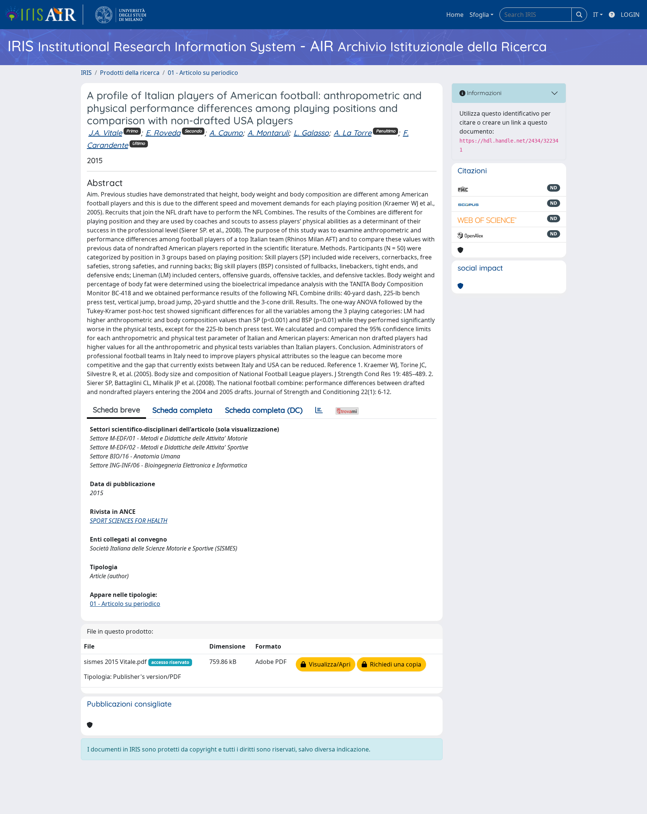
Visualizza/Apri (328, 664)
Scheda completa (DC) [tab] (264, 410)
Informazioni (483, 93)
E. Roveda (163, 132)
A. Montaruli (268, 132)
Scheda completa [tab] (182, 410)
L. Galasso (311, 132)
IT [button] (595, 14)
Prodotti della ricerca (130, 72)
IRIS (86, 72)
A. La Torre (352, 132)
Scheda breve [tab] (116, 409)
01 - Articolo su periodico (203, 72)
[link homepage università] (120, 14)
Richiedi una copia (394, 664)
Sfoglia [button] (479, 14)
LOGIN (630, 14)
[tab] (319, 410)
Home (455, 14)
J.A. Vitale (105, 132)
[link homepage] (43, 14)
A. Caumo (226, 132)
